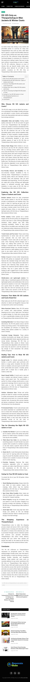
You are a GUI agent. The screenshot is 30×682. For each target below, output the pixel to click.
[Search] (28, 2)
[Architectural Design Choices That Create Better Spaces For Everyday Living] (6, 640)
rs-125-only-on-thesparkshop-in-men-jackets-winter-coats (14, 584)
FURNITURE (10, 6)
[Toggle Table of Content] (25, 76)
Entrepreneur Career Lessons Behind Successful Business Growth (18, 615)
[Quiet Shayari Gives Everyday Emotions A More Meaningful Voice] (6, 649)
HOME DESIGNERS (19, 6)
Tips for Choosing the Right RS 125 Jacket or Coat (14, 91)
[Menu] (2, 2)
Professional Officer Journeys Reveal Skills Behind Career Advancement (18, 624)
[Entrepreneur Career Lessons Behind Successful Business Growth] (6, 615)
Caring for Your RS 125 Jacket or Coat (13, 94)
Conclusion (6, 99)
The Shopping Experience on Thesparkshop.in (11, 96)
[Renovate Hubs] (16, 2)
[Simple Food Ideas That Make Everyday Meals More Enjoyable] (6, 632)
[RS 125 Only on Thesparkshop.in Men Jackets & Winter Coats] (15, 35)
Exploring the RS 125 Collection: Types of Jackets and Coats (14, 81)
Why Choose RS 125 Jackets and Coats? (13, 78)
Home (3, 6)
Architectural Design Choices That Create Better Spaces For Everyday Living (19, 640)
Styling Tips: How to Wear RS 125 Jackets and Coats (14, 88)
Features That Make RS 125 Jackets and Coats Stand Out (14, 84)
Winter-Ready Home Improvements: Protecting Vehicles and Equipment (22, 595)
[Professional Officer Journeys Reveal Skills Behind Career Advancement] (6, 624)
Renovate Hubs (24, 677)
